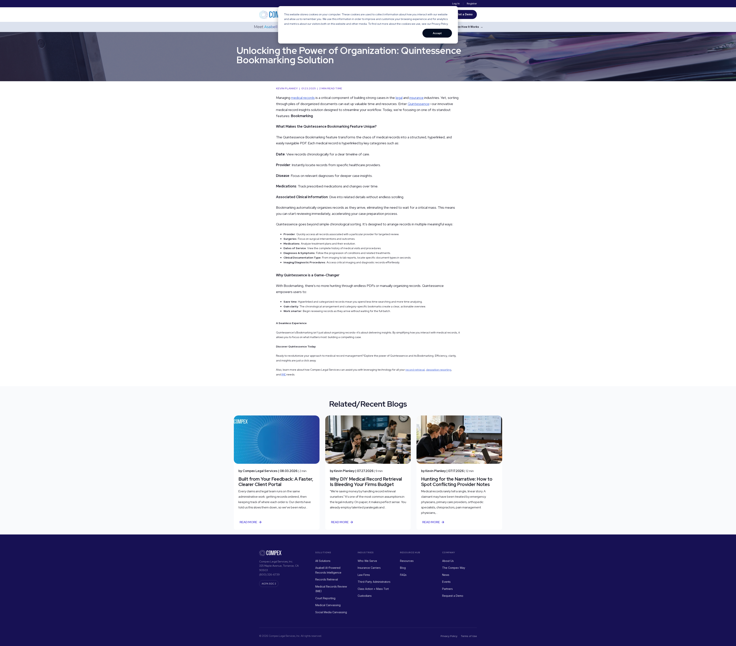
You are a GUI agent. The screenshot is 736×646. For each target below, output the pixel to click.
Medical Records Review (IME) (331, 589)
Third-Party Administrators (374, 581)
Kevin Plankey (288, 88)
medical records (303, 97)
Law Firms (364, 574)
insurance (416, 97)
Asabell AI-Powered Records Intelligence (328, 570)
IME (283, 374)
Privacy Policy (449, 636)
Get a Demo (465, 14)
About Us (448, 560)
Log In (456, 3)
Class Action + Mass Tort (373, 588)
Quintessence (418, 104)
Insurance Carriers (369, 567)
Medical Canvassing (328, 605)
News (445, 574)
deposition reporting (438, 369)
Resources (407, 560)
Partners (447, 588)
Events (446, 581)
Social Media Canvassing (331, 612)
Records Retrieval (326, 579)
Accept (437, 33)
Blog (403, 567)
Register (472, 3)
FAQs (403, 574)
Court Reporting (325, 598)
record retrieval (415, 369)
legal (399, 97)
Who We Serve (367, 560)
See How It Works (469, 27)
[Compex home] (274, 14)
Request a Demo (452, 595)
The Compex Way (453, 567)
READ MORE (248, 522)
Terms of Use (469, 636)
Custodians (365, 595)
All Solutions (322, 560)
